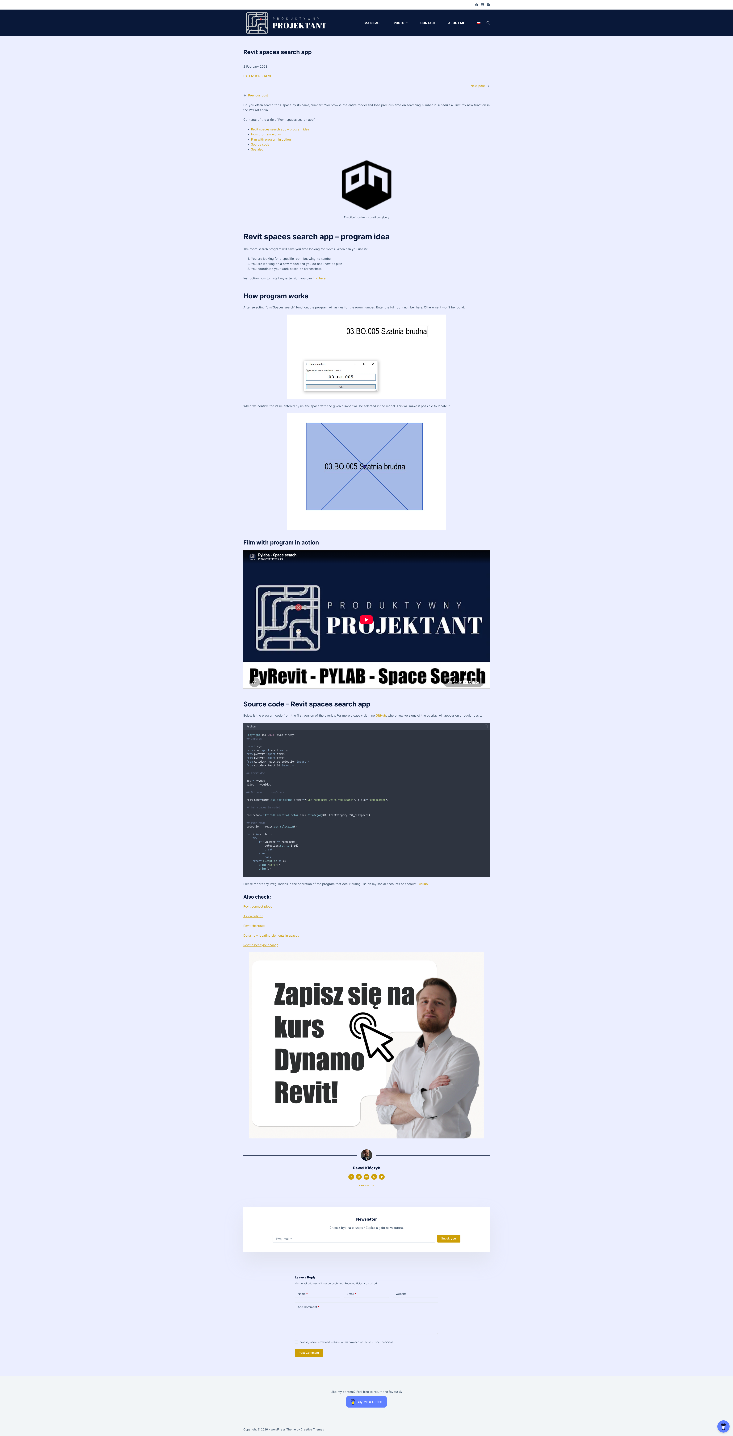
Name (303, 1294)
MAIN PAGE (372, 23)
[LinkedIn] (482, 4)
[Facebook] (476, 4)
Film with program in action (271, 139)
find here (319, 278)
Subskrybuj (449, 1238)
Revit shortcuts (254, 926)
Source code (260, 144)
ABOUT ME (456, 23)
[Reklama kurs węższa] (366, 1045)
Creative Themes (312, 1429)
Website (401, 1294)
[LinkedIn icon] (359, 1177)
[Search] (488, 22)
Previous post (258, 95)
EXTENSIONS (252, 76)
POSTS (399, 23)
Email (351, 1294)
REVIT (268, 76)
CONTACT (428, 23)
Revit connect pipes (257, 906)
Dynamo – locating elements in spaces (271, 935)
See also (257, 149)
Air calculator (253, 916)
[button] (486, 726)
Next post (478, 86)
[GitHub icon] (374, 1177)
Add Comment (308, 1307)
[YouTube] (488, 4)
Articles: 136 (366, 1185)
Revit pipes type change (260, 945)
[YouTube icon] (382, 1177)
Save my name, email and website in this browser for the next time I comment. (347, 1342)
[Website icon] (366, 1177)
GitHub (381, 715)
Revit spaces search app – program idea (280, 129)
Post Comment (309, 1352)
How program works (266, 134)
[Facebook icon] (351, 1177)
